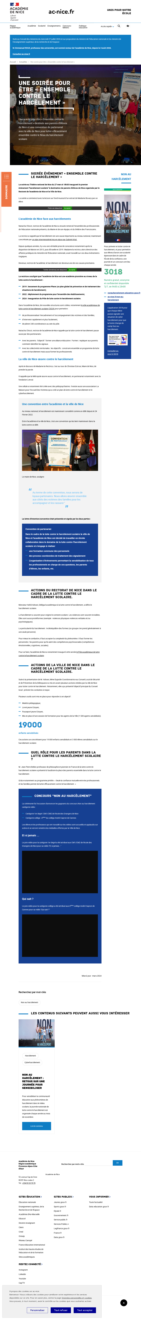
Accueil (13, 62)
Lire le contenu (36, 1126)
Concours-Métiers (67, 27)
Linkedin (22, 1274)
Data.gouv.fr (59, 1237)
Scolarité (41, 26)
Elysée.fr (57, 1211)
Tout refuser (60, 1310)
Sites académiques (27, 1257)
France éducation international (32, 1244)
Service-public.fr (60, 1219)
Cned (21, 1231)
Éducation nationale (27, 1202)
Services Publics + (61, 1224)
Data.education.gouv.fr (99, 1206)
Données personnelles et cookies (77, 1297)
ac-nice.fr (61, 11)
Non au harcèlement (29, 1002)
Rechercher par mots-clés (72, 1164)
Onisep (22, 1236)
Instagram (23, 1269)
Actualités (23, 62)
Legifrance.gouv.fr (62, 1228)
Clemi (21, 1227)
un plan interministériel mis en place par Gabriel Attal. (54, 239)
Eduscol (22, 1218)
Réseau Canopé (25, 1240)
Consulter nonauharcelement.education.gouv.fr (117, 190)
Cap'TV (22, 1283)
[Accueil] (23, 12)
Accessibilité (127, 26)
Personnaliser (37, 1310)
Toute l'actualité (95, 1202)
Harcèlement (30, 1055)
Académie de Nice (52, 1174)
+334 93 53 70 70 (28, 1183)
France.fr (58, 1232)
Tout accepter (85, 1310)
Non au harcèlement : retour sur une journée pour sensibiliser (33, 1081)
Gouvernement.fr (61, 1215)
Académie (32, 26)
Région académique (15, 27)
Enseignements (54, 26)
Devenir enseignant (27, 1223)
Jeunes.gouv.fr (60, 1202)
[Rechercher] (118, 26)
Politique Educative (83, 27)
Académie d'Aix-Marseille (29, 1214)
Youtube (22, 1278)
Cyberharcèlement (32, 1062)
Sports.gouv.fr (60, 1206)
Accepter (67, 208)
